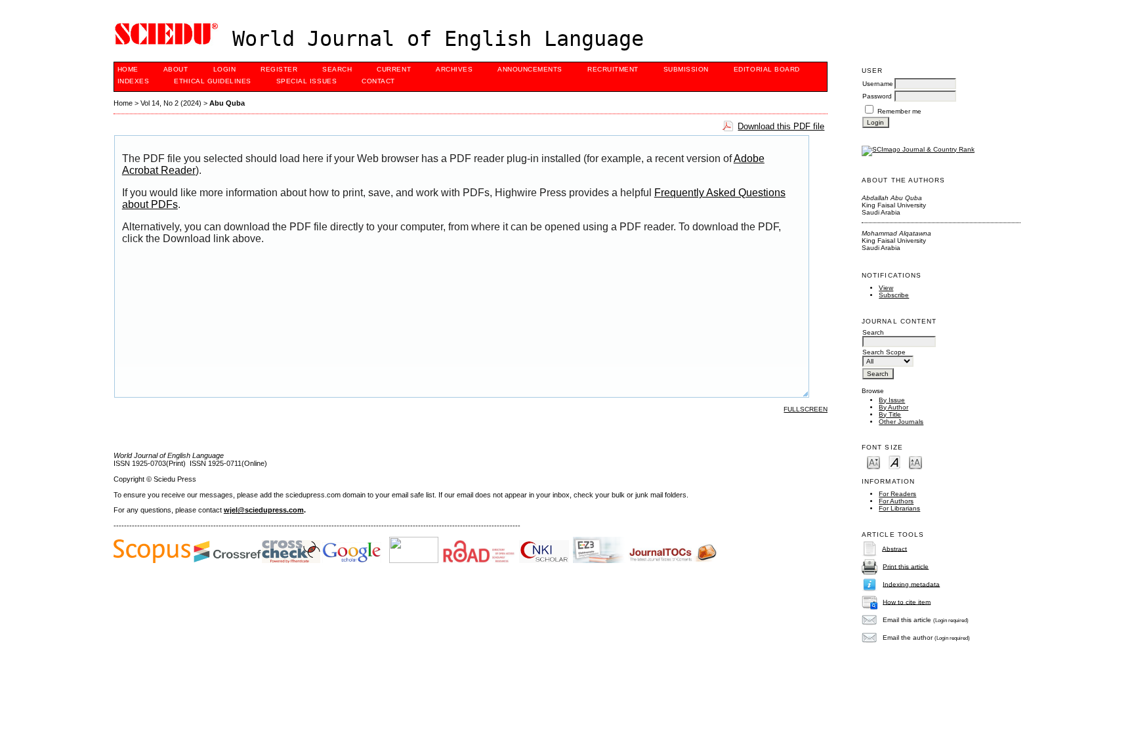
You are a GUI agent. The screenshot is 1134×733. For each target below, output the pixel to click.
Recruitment (613, 69)
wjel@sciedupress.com (264, 510)
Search (337, 69)
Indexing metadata (911, 583)
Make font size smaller (873, 461)
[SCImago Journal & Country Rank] (918, 149)
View (886, 287)
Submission (686, 69)
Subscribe (894, 295)
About (175, 69)
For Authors (896, 501)
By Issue (892, 400)
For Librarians (899, 508)
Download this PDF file (781, 126)
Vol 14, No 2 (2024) (170, 103)
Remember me (899, 111)
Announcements (529, 69)
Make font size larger (915, 461)
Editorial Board (767, 69)
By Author (893, 407)
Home (127, 69)
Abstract (894, 548)
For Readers (897, 493)
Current (394, 69)
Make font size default (894, 461)
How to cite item (907, 601)
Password (877, 96)
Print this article (906, 566)
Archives (454, 69)
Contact (378, 81)
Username (877, 83)
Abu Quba (227, 103)
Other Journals (901, 421)
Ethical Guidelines (212, 81)
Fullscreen (806, 409)
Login (224, 69)
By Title (890, 414)
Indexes (133, 81)
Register (279, 69)
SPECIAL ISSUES (306, 81)
